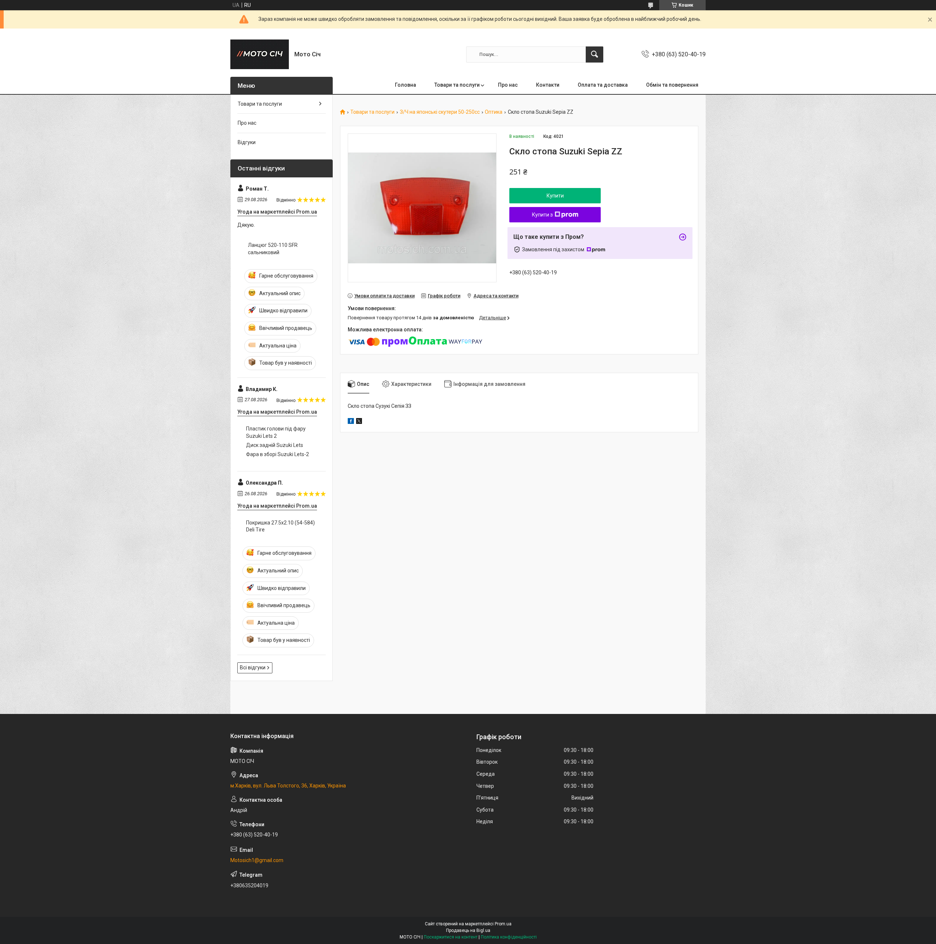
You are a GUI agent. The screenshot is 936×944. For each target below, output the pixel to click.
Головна (405, 85)
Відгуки (247, 142)
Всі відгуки (252, 667)
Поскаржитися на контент (451, 937)
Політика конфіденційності (509, 937)
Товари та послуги (457, 85)
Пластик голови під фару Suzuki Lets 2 (276, 432)
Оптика (493, 112)
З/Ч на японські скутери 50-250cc (440, 112)
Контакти (547, 85)
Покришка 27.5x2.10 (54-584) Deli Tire (280, 526)
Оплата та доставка (603, 85)
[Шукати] (594, 54)
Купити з (542, 215)
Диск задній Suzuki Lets (274, 445)
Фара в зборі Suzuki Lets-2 (277, 454)
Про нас (508, 85)
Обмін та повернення (672, 85)
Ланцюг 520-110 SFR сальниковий (273, 248)
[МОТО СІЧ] (259, 54)
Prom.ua (503, 923)
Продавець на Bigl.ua (468, 930)
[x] (359, 422)
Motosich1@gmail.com (256, 860)
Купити (555, 196)
